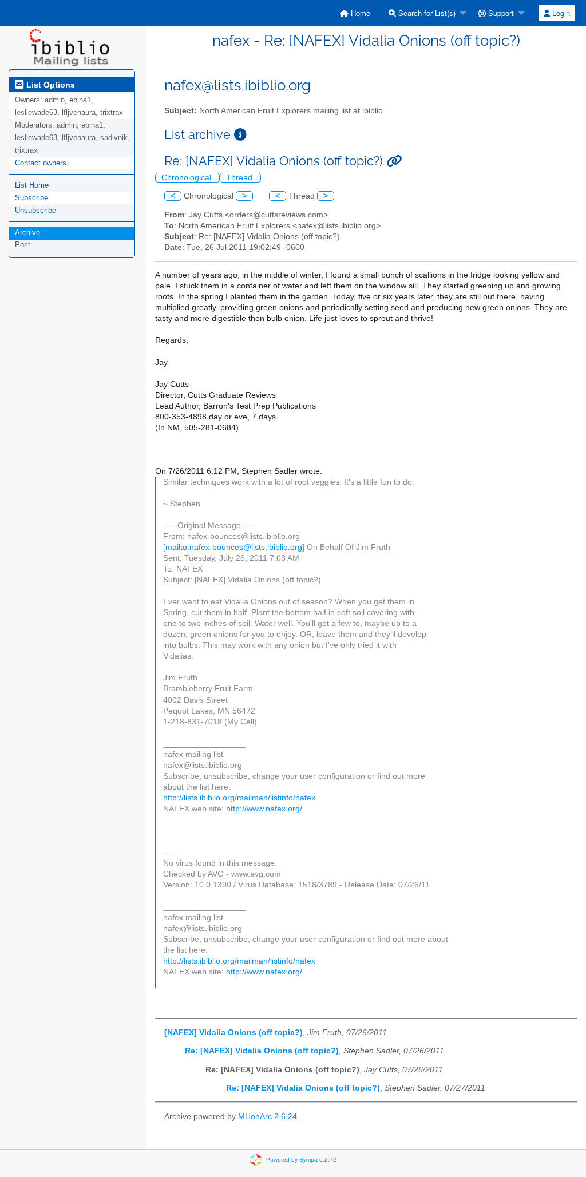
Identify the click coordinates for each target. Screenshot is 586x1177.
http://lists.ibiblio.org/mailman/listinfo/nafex (239, 798)
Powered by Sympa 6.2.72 (301, 1159)
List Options (49, 84)
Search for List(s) (426, 12)
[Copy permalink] (394, 161)
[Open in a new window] (240, 135)
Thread (240, 177)
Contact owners (40, 162)
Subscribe (31, 197)
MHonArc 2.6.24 (267, 1116)
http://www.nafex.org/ (264, 809)
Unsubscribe (35, 210)
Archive (27, 232)
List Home (32, 185)
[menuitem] (355, 13)
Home (359, 12)
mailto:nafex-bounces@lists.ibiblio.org (233, 547)
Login (560, 12)
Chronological (187, 177)
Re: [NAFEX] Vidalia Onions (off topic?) (262, 1051)
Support (500, 12)
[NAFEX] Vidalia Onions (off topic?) (233, 1032)
